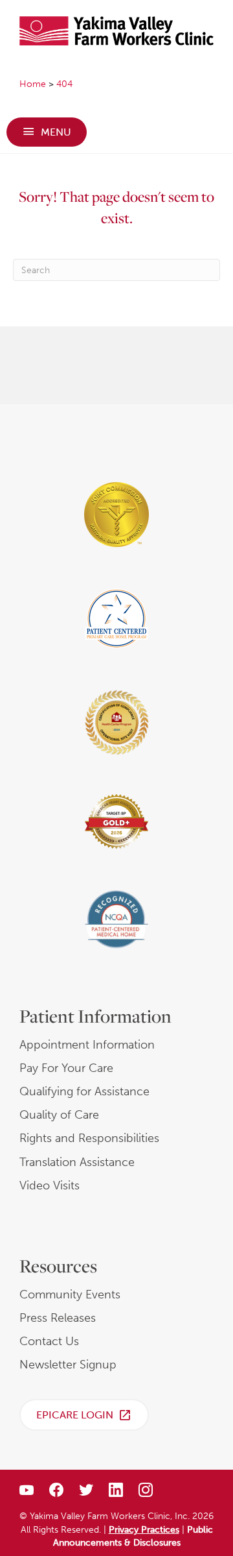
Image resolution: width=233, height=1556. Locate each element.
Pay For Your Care (66, 1068)
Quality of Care (59, 1115)
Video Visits (49, 1185)
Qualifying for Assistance (84, 1091)
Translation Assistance (77, 1162)
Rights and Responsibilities (89, 1138)
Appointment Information (87, 1045)
